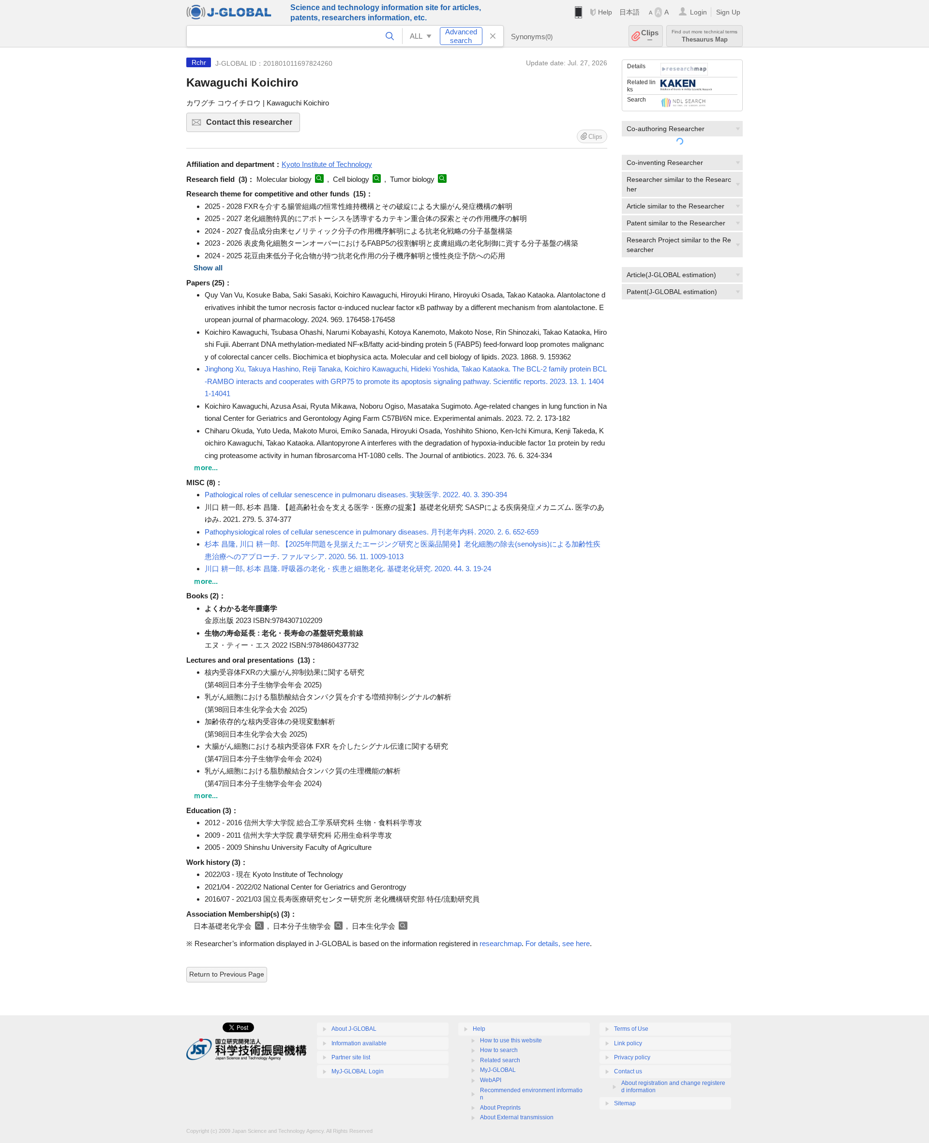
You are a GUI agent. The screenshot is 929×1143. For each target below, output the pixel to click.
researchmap (500, 943)
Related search (500, 1060)
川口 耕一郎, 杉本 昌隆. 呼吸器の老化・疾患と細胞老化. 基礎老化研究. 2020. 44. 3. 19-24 (348, 568)
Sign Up (728, 12)
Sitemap (625, 1103)
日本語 (629, 12)
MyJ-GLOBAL (498, 1070)
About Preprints (500, 1107)
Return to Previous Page (226, 974)
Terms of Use (631, 1028)
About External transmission (517, 1117)
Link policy (628, 1043)
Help (605, 12)
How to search (499, 1050)
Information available (359, 1043)
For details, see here (557, 943)
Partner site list (350, 1057)
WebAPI (490, 1080)
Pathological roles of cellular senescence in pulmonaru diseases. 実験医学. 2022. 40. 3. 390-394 (356, 494)
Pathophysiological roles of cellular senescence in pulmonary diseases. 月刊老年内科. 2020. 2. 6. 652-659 (372, 532)
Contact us (628, 1071)
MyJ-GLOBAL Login (357, 1071)
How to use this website (511, 1040)
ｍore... (206, 467)
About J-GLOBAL (353, 1028)
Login (698, 12)
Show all (208, 268)
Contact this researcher (253, 125)
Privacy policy (632, 1057)
